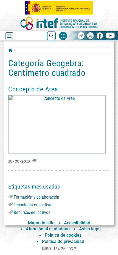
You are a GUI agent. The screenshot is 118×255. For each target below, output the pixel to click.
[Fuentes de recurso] (63, 36)
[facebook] (99, 36)
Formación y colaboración (36, 197)
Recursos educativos (32, 212)
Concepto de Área (33, 89)
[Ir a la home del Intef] (59, 23)
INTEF (10, 50)
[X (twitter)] (90, 36)
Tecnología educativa (32, 204)
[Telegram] (81, 36)
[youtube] (110, 36)
